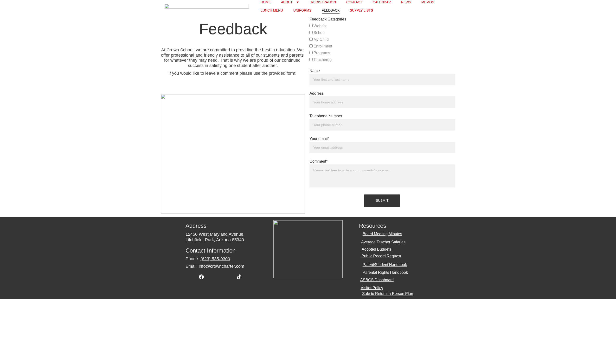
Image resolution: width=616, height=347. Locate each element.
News (406, 2)
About (287, 2)
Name (314, 71)
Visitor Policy (372, 288)
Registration (323, 2)
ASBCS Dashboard (377, 280)
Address (316, 93)
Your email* (319, 139)
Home (266, 2)
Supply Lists (361, 10)
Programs (321, 53)
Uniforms (302, 10)
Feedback (331, 10)
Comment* (318, 161)
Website (320, 26)
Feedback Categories (327, 19)
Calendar (382, 2)
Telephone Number (325, 116)
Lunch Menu (272, 10)
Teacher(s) (322, 60)
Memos (427, 2)
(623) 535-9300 (215, 258)
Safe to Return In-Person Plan (387, 294)
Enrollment (322, 46)
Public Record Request (381, 256)
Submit (382, 200)
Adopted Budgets (376, 249)
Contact (354, 2)
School (319, 33)
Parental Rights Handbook (385, 272)
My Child (321, 39)
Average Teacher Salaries (383, 242)
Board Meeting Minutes (382, 234)
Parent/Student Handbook (385, 265)
